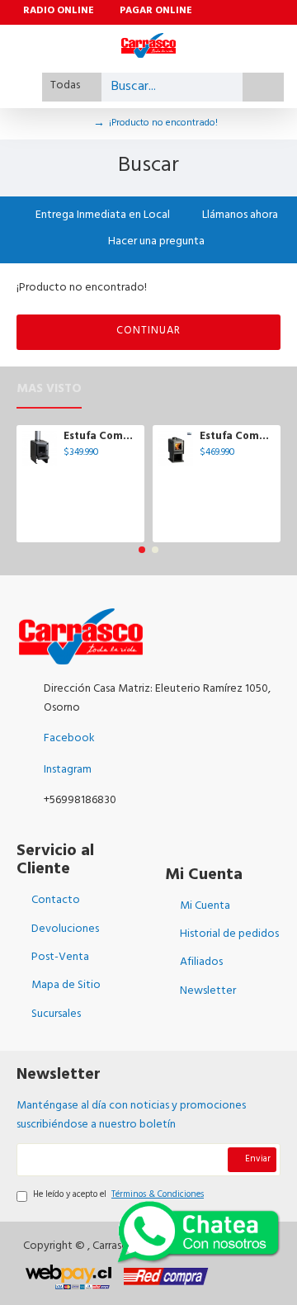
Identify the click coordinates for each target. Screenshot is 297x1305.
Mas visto (49, 392)
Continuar (148, 332)
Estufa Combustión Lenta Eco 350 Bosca (101, 438)
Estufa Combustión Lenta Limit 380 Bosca (237, 438)
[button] (142, 549)
